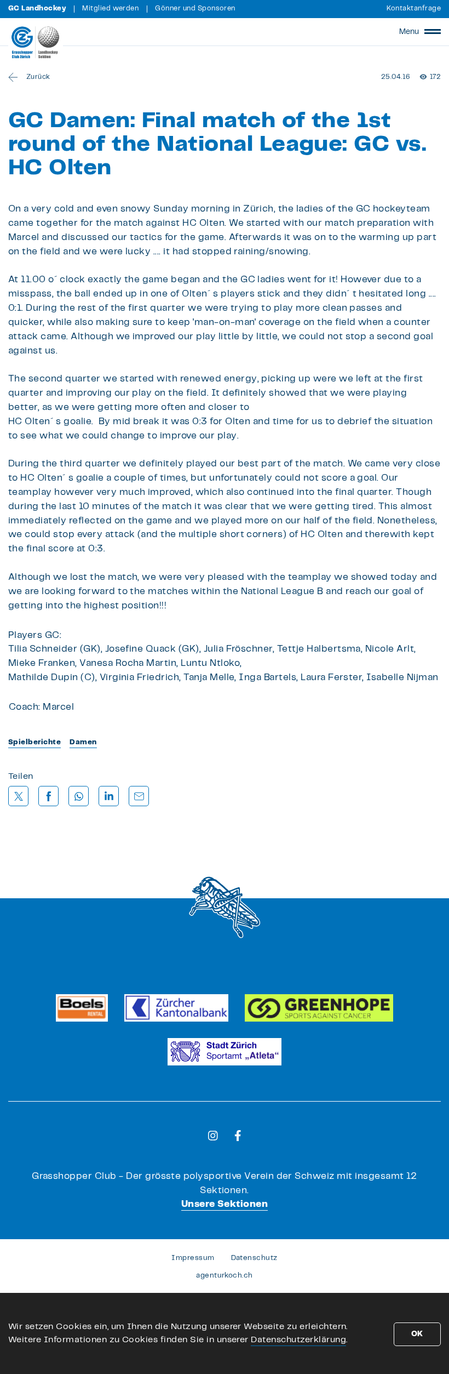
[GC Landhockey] (35, 42)
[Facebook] (237, 1135)
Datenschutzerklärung (298, 1340)
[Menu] (432, 31)
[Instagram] (213, 1135)
